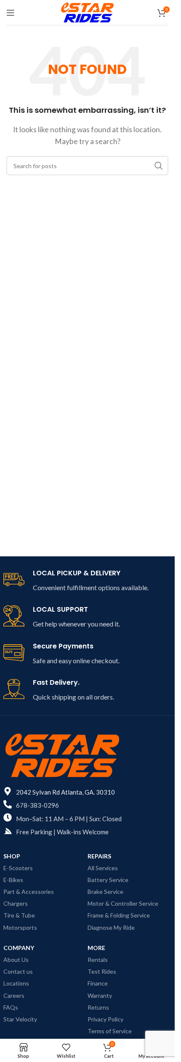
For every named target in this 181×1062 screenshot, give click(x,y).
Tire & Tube (19, 915)
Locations (16, 983)
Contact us (18, 971)
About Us (16, 959)
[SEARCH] (158, 165)
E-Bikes (13, 879)
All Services (103, 867)
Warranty (100, 995)
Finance (98, 983)
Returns (98, 1007)
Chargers (15, 903)
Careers (13, 995)
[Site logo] (87, 12)
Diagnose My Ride (111, 927)
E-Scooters (18, 867)
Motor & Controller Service (123, 903)
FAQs (10, 1007)
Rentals (98, 959)
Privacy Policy (105, 1019)
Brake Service (105, 891)
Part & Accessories (28, 891)
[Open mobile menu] (10, 12)
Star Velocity (20, 1019)
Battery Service (108, 879)
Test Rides (102, 971)
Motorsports (20, 927)
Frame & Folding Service (119, 915)
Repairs (99, 856)
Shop (11, 856)
